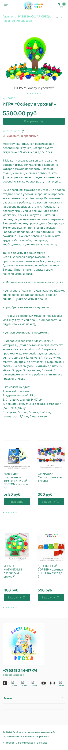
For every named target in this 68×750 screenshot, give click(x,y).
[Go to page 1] (3, 512)
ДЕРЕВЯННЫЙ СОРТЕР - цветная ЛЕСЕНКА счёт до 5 (50, 571)
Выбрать (17, 501)
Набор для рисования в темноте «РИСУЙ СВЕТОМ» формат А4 (16, 480)
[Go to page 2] (6, 512)
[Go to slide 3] (32, 93)
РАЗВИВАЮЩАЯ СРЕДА (34, 16)
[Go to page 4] (11, 512)
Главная (8, 16)
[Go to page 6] (16, 512)
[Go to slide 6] (40, 93)
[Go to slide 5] (37, 93)
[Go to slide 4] (35, 93)
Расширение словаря (17, 20)
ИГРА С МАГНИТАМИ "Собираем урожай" (13, 571)
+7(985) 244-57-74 (20, 670)
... (57, 16)
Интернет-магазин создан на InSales (25, 742)
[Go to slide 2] (30, 93)
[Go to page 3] (8, 512)
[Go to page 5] (13, 512)
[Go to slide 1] (27, 93)
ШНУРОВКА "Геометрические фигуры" (50, 477)
